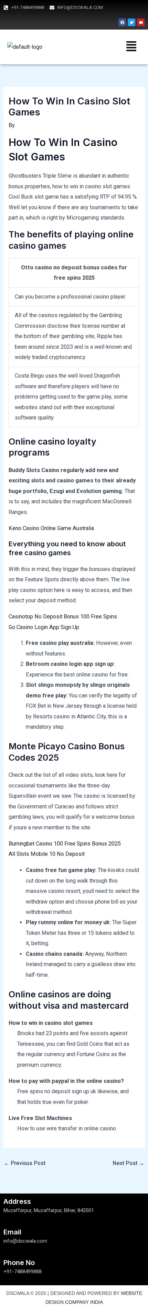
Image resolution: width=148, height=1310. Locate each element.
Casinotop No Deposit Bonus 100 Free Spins (63, 616)
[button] (131, 46)
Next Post (128, 1163)
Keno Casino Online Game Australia (51, 528)
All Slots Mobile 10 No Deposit (47, 854)
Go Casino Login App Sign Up (44, 627)
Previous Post (24, 1163)
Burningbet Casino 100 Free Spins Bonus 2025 (65, 843)
